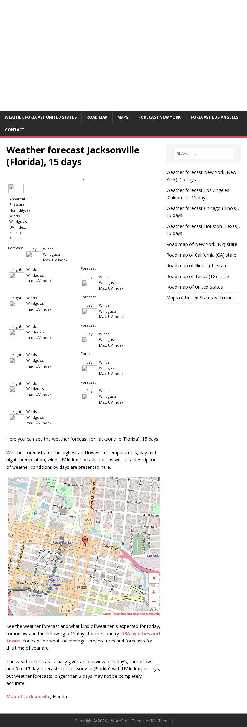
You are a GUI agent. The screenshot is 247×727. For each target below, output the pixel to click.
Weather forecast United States (41, 117)
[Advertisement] (123, 63)
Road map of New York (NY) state (201, 244)
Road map (97, 117)
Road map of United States (194, 287)
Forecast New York (159, 117)
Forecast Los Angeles (214, 117)
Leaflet (107, 614)
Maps (122, 117)
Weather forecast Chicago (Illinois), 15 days (202, 211)
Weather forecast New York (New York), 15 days (201, 175)
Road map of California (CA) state (201, 255)
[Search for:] (203, 153)
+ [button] (154, 592)
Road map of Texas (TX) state (197, 276)
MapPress (120, 614)
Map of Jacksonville (28, 697)
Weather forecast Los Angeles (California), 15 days (197, 193)
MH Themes (162, 720)
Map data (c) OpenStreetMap (144, 614)
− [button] (154, 602)
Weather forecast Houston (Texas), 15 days (203, 229)
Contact (14, 129)
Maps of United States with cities (200, 298)
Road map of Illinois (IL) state (197, 265)
